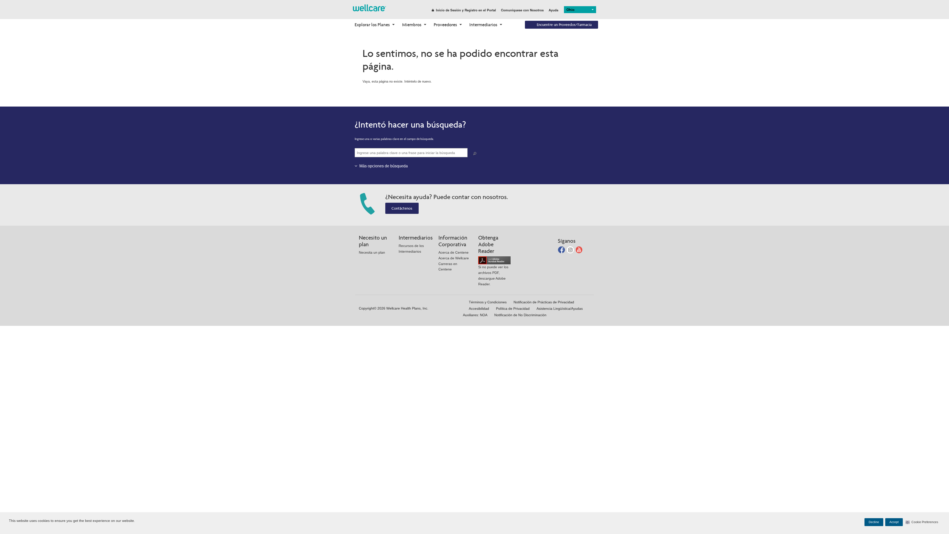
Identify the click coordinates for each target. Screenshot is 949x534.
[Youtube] (579, 249)
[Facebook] (562, 249)
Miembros (411, 24)
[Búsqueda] (475, 153)
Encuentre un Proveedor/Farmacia (564, 24)
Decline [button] (874, 522)
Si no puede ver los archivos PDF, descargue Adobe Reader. (493, 275)
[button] (922, 522)
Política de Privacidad (513, 309)
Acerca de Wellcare (453, 258)
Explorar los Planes (372, 24)
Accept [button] (894, 522)
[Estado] (369, 7)
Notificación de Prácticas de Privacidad (544, 302)
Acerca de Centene (453, 252)
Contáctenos (401, 208)
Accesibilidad (479, 309)
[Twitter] (571, 249)
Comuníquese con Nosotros (522, 10)
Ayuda (553, 10)
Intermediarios (483, 24)
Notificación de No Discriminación (520, 315)
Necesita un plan (372, 252)
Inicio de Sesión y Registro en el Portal (466, 10)
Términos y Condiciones (488, 302)
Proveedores (445, 24)
